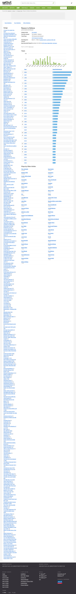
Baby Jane (5, 64)
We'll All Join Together (8, 517)
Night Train (6, 333)
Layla (4, 287)
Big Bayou (5, 80)
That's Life (5, 456)
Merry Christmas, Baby (8, 316)
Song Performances (57, 69)
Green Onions (6, 177)
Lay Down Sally (6, 285)
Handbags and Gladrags (9, 181)
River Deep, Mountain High (9, 365)
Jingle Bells (6, 276)
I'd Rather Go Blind (7, 224)
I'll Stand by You (7, 227)
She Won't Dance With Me (9, 393)
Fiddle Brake (6, 154)
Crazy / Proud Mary (7, 107)
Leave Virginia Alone (8, 289)
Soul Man (5, 425)
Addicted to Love (7, 46)
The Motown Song (7, 468)
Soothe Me (5, 422)
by (37, 38)
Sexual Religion (6, 386)
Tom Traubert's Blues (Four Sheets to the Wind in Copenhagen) (9, 496)
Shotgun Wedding (7, 404)
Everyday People (7, 150)
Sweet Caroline (6, 438)
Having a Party (6, 193)
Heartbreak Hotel (7, 195)
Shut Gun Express (7, 405)
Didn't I (5, 123)
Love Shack (6, 303)
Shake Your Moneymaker (9, 387)
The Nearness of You (8, 469)
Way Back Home (7, 515)
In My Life (5, 249)
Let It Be (5, 291)
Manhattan (6, 313)
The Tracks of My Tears (8, 473)
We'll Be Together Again (8, 518)
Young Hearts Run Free (8, 557)
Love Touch (6, 304)
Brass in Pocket (7, 91)
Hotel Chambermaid (8, 205)
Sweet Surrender (7, 447)
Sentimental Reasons (8, 384)
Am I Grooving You (7, 55)
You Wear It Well (7, 549)
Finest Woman (6, 156)
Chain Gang (6, 101)
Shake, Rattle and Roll (8, 390)
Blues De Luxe (6, 86)
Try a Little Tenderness (8, 509)
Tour (17, 23)
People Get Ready (7, 353)
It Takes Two (6, 258)
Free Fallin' (5, 163)
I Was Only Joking (7, 223)
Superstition (6, 436)
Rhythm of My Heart (8, 364)
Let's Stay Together (7, 295)
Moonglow (5, 319)
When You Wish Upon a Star (9, 530)
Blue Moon (5, 85)
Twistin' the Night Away (8, 511)
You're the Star (6, 555)
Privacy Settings (24, 585)
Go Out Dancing (7, 169)
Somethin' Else (6, 420)
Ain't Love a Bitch (7, 48)
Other (26, 23)
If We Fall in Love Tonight (9, 241)
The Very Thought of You (9, 475)
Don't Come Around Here (9, 126)
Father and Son (7, 153)
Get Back (5, 166)
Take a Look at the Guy (8, 448)
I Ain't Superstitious (7, 209)
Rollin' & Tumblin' (7, 374)
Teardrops (5, 451)
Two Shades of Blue (8, 514)
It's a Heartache (7, 263)
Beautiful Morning (7, 73)
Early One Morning (7, 134)
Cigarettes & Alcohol (8, 105)
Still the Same (6, 432)
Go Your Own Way (7, 171)
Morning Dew (6, 321)
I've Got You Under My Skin (9, 236)
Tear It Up (5, 450)
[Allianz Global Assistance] (60, 582)
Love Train (5, 306)
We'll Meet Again (7, 519)
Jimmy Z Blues (6, 275)
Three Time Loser (7, 491)
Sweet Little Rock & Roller (9, 439)
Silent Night (6, 407)
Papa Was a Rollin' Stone (9, 344)
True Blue (5, 508)
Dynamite (5, 132)
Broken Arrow (6, 94)
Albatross (5, 51)
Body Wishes (6, 88)
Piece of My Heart (7, 355)
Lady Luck (5, 282)
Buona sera (6, 95)
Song (8, 23)
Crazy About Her (7, 108)
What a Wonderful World (9, 521)
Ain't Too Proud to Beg (8, 49)
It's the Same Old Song (8, 272)
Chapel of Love (6, 104)
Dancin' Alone (6, 120)
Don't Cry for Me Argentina (9, 128)
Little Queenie (6, 297)
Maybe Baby (6, 315)
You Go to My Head (7, 546)
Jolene (5, 278)
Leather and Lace (7, 288)
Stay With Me (6, 430)
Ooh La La (5, 343)
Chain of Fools (6, 103)
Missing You (6, 318)
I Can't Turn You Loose (8, 212)
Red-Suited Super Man (8, 362)
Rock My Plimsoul (7, 370)
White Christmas (7, 533)
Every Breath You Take (8, 141)
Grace (4, 175)
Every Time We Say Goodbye (9, 146)
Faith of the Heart (7, 151)
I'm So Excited (6, 232)
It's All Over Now (7, 264)
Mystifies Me (6, 331)
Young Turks (6, 558)
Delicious (5, 122)
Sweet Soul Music (7, 445)
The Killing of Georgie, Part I (9, 465)
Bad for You (6, 70)
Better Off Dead (7, 76)
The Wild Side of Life (8, 479)
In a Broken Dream (7, 248)
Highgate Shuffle (7, 197)
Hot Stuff (5, 203)
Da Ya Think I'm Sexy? (8, 114)
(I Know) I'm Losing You (8, 30)
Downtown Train (7, 131)
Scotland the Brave (7, 381)
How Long (5, 206)
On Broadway (6, 340)
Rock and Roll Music (8, 368)
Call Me (5, 97)
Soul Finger (6, 423)
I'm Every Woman (7, 229)
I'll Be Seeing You (7, 226)
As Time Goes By (7, 61)
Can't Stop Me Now (7, 98)
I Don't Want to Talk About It (9, 214)
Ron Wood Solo (6, 376)
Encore (5, 135)
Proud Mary (6, 358)
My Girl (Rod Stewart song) (9, 324)
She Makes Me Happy (8, 392)
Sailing (5, 379)
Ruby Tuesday (6, 377)
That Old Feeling (7, 453)
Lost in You (6, 300)
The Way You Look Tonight (9, 476)
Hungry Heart (6, 208)
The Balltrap (6, 457)
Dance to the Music (7, 119)
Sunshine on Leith (7, 433)
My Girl (5, 322)
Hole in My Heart (7, 200)
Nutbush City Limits (8, 335)
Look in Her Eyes (7, 298)
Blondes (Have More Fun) (9, 82)
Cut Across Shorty (7, 113)
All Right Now (6, 54)
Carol (4, 100)
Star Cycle (5, 429)
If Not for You (6, 239)
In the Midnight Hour (8, 252)
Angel (4, 58)
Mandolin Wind (6, 312)
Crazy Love (6, 110)
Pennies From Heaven (8, 347)
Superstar (5, 435)
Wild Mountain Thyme (8, 534)
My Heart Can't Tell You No (9, 327)
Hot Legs (5, 202)
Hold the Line (6, 199)
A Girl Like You (6, 42)
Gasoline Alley (6, 165)
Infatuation (6, 254)
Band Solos (6, 71)
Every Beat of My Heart (8, 140)
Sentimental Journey (8, 383)
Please (5, 356)
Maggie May (6, 307)
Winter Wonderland (7, 536)
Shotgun (5, 402)
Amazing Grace (7, 57)
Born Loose (6, 89)
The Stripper (6, 472)
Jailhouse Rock (6, 273)
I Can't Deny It (6, 211)
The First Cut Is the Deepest (9, 459)
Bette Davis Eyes (7, 74)
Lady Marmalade (7, 284)
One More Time (6, 341)
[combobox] (38, 3)
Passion (5, 346)
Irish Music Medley (7, 255)
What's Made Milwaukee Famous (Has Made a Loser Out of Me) (9, 527)
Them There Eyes (7, 481)
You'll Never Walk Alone (8, 551)
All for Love (6, 52)
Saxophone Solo (7, 380)
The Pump (5, 471)
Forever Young (6, 162)
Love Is (5, 301)
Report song (31, 46)
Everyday (5, 149)
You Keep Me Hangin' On (9, 548)
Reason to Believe (7, 361)
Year (25, 69)
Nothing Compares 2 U (8, 334)
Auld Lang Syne (7, 62)
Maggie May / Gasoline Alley (9, 309)
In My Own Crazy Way (8, 251)
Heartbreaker (6, 196)
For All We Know (7, 160)
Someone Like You (7, 416)
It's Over (5, 270)
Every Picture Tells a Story (9, 143)
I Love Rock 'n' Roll (7, 221)
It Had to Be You (7, 257)
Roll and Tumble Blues (8, 373)
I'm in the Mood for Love (8, 230)
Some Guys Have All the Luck (10, 408)
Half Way (5, 180)
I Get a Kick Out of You (8, 217)
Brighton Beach (7, 92)
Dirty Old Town (6, 125)
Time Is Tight (6, 493)
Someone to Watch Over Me (9, 417)
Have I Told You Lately (8, 184)
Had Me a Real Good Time (9, 178)
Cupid (4, 111)
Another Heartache (7, 59)
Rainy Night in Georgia (8, 359)
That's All (5, 454)
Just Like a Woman (7, 279)
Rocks (4, 371)
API (40, 579)
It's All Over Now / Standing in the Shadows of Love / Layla (9, 268)
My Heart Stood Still (8, 330)
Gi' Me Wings (6, 168)
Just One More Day (7, 281)
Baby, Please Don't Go (8, 68)
